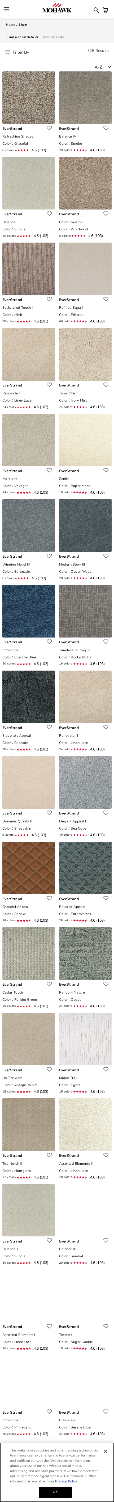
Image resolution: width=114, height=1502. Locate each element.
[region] (57, 1472)
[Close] (105, 1451)
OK (55, 1492)
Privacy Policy (66, 1481)
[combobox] (104, 66)
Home (10, 24)
